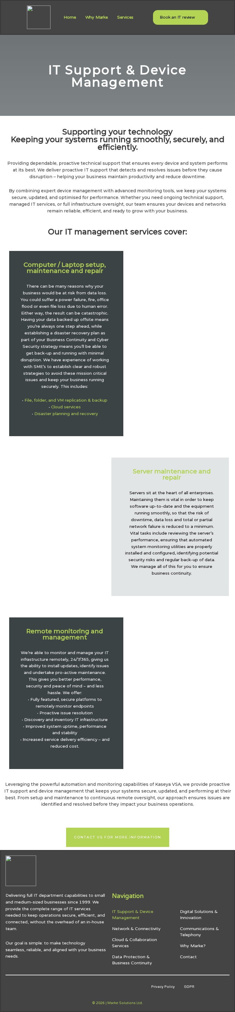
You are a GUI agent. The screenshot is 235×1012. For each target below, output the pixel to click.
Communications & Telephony (199, 931)
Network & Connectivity (136, 928)
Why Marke (96, 17)
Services (125, 17)
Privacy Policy (163, 987)
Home (70, 17)
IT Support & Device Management (132, 914)
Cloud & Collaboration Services (134, 942)
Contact (188, 956)
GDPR (189, 987)
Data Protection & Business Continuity (132, 960)
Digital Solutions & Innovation (199, 914)
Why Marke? (193, 945)
